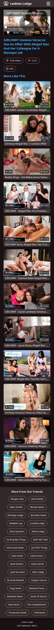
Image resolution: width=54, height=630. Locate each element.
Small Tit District (38, 596)
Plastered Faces (37, 588)
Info (11, 68)
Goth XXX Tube (40, 539)
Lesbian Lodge (21, 4)
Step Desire (14, 604)
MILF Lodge (38, 572)
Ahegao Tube (17, 498)
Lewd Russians (17, 572)
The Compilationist (36, 604)
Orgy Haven (15, 588)
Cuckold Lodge (37, 523)
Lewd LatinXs (37, 563)
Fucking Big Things (16, 539)
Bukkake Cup (15, 523)
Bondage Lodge (15, 515)
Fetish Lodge (38, 531)
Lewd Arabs (17, 555)
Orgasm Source (39, 580)
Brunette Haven (38, 515)
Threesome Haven (18, 612)
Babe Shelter (16, 507)
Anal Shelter (37, 498)
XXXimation (39, 612)
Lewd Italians (16, 563)
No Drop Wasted (15, 580)
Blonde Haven (37, 507)
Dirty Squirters (17, 531)
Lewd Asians (36, 555)
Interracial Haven (15, 547)
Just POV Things (39, 547)
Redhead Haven (15, 596)
